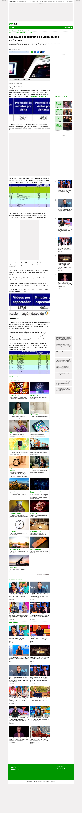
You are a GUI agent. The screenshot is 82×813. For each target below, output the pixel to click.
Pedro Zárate (11, 619)
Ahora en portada (13, 622)
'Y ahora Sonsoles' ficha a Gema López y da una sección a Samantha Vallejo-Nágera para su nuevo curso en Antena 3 (19, 699)
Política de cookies (46, 781)
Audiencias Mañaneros (70, 1)
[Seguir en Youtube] (62, 768)
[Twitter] (40, 52)
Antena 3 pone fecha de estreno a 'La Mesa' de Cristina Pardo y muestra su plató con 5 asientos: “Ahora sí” (18, 739)
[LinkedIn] (43, 52)
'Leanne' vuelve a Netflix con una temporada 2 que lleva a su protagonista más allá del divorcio (38, 699)
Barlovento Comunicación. (39, 96)
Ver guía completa (59, 132)
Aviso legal (40, 781)
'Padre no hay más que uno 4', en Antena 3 (59, 110)
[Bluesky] (38, 52)
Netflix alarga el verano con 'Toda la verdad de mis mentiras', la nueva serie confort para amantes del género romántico (63, 339)
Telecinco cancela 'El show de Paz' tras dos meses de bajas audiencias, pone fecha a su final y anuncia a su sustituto (19, 659)
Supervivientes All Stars (26, 1)
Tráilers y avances (19, 30)
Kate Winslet (55, 1)
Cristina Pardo (64, 1)
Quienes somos (29, 781)
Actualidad (11, 30)
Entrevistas (28, 30)
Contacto (35, 781)
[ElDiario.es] (68, 27)
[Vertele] (15, 767)
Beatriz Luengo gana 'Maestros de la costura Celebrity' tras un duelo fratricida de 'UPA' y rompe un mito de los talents (65, 247)
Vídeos (12, 27)
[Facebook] (35, 52)
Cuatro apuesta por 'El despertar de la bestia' (59, 125)
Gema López (45, 1)
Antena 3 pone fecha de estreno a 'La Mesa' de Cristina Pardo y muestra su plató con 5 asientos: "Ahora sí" (65, 284)
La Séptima (36, 1)
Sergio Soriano (33, 662)
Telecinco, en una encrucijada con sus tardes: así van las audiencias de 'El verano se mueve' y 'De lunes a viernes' (18, 595)
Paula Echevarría (50, 1)
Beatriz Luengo (59, 1)
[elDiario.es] (15, 769)
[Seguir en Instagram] (60, 768)
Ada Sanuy (32, 701)
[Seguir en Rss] (64, 768)
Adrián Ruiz (11, 599)
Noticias (16, 376)
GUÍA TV (61, 96)
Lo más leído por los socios (15, 579)
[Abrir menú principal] (72, 23)
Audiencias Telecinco (20, 1)
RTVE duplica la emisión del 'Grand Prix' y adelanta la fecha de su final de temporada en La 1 (39, 719)
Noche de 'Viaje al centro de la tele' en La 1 (59, 103)
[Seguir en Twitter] (57, 768)
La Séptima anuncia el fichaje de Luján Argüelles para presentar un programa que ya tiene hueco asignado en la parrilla (19, 720)
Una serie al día (41, 1)
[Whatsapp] (32, 52)
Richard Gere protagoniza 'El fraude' (59, 118)
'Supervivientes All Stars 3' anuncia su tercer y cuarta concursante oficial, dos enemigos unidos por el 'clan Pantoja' (39, 659)
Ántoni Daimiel (32, 1)
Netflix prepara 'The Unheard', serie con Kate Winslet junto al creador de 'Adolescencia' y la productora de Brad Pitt (63, 353)
